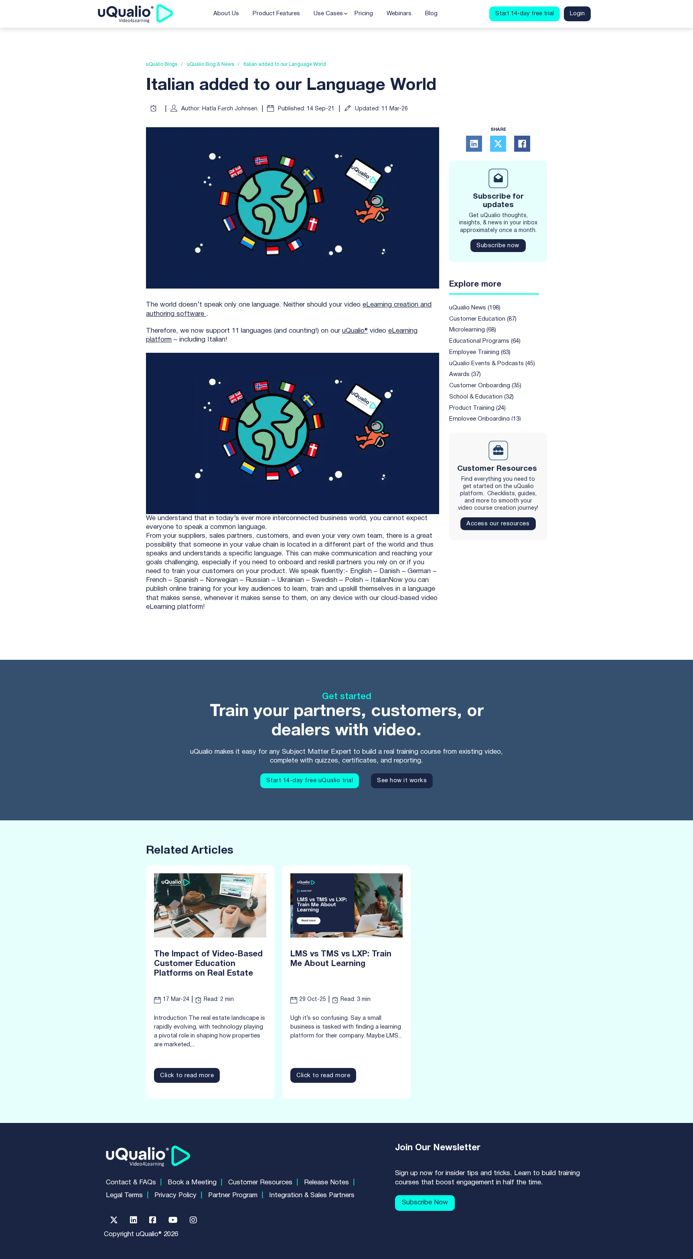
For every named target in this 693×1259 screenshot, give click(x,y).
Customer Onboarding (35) (485, 386)
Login (577, 13)
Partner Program (232, 1195)
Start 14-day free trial (524, 13)
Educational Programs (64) (485, 341)
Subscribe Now (425, 1203)
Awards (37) (465, 375)
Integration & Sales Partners (312, 1195)
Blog (431, 13)
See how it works (402, 780)
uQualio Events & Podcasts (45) (492, 363)
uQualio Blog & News (210, 64)
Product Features (276, 13)
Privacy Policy (175, 1195)
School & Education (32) (481, 397)
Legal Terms (124, 1195)
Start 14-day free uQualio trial (309, 780)
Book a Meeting (192, 1183)
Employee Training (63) (480, 352)
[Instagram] (193, 1220)
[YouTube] (173, 1220)
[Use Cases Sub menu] (346, 14)
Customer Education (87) (483, 319)
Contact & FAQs (131, 1183)
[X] (498, 144)
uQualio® (355, 331)
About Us (226, 13)
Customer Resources (260, 1183)
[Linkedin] (133, 1220)
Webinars (399, 13)
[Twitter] (114, 1220)
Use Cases (328, 13)
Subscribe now (497, 245)
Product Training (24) (477, 408)
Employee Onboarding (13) (485, 419)
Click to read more (187, 1075)
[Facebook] (522, 144)
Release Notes (326, 1183)
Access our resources (497, 524)
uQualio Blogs (161, 64)
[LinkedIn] (474, 144)
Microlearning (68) (472, 330)
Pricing (364, 13)
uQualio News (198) (474, 308)
